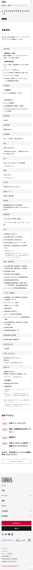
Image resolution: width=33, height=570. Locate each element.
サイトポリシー (5, 548)
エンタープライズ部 (8, 37)
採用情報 (4, 5)
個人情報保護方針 (6, 556)
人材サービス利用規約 (7, 553)
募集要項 (10, 5)
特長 (3, 490)
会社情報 (5, 511)
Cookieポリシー (6, 551)
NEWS (4, 506)
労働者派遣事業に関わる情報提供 (10, 558)
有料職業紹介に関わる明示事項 (9, 561)
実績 (3, 500)
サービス (4, 496)
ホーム (4, 485)
